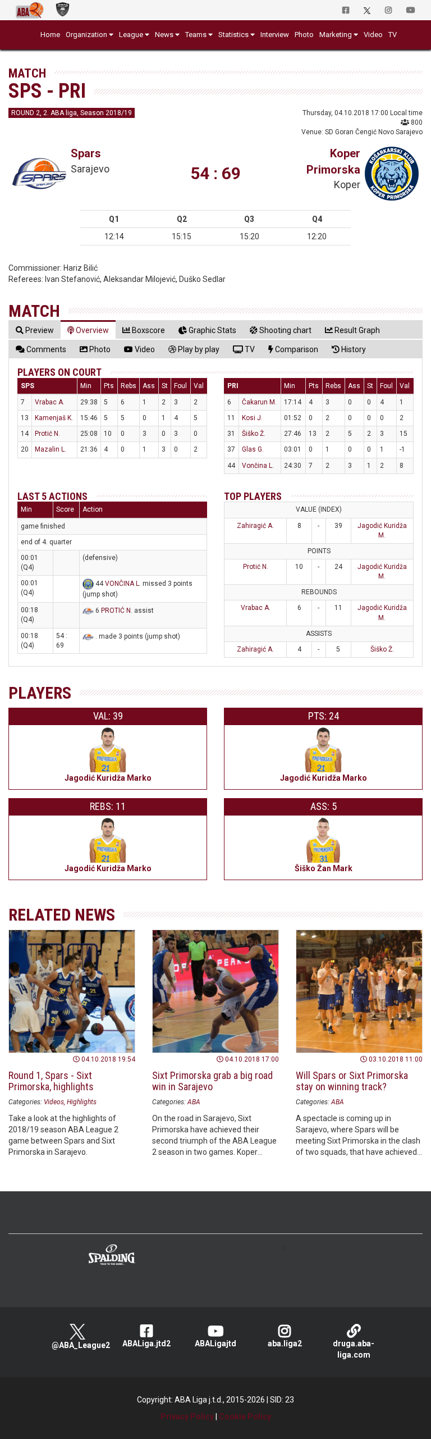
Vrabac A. (50, 402)
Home (50, 34)
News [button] (164, 34)
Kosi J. (252, 418)
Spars (86, 153)
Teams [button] (196, 34)
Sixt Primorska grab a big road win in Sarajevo (212, 1080)
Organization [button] (86, 34)
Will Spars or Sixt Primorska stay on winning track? (352, 1080)
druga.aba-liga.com (353, 1349)
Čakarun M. (259, 402)
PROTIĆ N (116, 610)
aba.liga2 (285, 1343)
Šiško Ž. (253, 434)
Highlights (82, 1102)
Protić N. (47, 434)
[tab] (35, 330)
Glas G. (253, 449)
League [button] (131, 34)
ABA (193, 1102)
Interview (274, 34)
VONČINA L (122, 584)
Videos (54, 1102)
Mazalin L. (50, 449)
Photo (304, 34)
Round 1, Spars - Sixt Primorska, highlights (51, 1080)
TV (392, 34)
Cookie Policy (245, 1416)
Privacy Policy (187, 1416)
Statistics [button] (233, 34)
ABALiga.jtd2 (146, 1343)
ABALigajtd (215, 1343)
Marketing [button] (335, 34)
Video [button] (373, 34)
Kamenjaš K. (54, 418)
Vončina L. (258, 466)
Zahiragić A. (255, 526)
